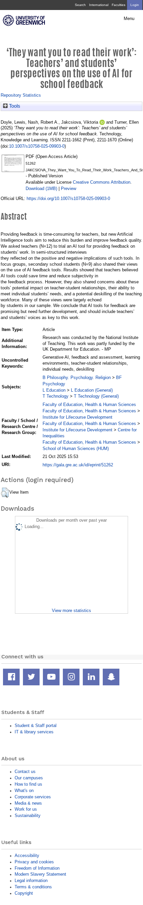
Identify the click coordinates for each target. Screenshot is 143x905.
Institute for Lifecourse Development (77, 417)
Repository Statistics (21, 95)
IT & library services (34, 731)
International (98, 5)
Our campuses (29, 777)
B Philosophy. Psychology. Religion (77, 377)
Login (134, 5)
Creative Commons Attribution (101, 182)
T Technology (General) (96, 396)
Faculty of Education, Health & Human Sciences (89, 404)
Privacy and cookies (34, 861)
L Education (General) (92, 390)
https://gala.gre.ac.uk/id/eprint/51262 (78, 464)
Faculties (118, 5)
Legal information (31, 880)
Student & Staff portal (36, 725)
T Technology (56, 396)
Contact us (25, 771)
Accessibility (27, 855)
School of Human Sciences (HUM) (76, 448)
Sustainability (28, 815)
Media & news (28, 803)
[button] (5, 493)
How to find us (28, 784)
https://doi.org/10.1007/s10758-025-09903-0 (68, 198)
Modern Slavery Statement (40, 874)
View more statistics (71, 610)
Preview (68, 188)
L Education (54, 390)
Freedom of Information (37, 868)
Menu (129, 18)
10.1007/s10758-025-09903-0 (37, 146)
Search (80, 5)
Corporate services (33, 796)
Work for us (26, 809)
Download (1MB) (41, 188)
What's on (24, 790)
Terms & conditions (33, 886)
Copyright (24, 893)
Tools (14, 106)
